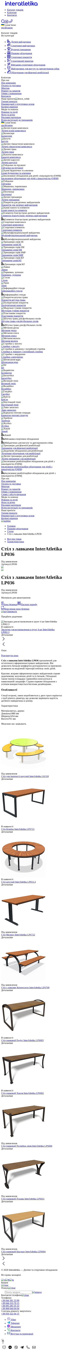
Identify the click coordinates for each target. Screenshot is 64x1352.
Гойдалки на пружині (12, 168)
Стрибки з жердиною (12, 357)
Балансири (6, 136)
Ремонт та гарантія (10, 91)
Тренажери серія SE (11, 244)
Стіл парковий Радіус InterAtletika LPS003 (22, 1040)
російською (7, 27)
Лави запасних (8, 410)
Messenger (15, 1326)
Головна (11, 526)
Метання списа (9, 335)
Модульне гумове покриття (15, 310)
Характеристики (15, 541)
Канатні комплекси (11, 157)
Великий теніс (8, 383)
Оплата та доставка (11, 85)
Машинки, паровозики (12, 189)
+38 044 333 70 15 (10, 1303)
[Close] (2, 1339)
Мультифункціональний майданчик (19, 235)
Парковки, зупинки (11, 275)
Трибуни (5, 420)
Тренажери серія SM (11, 250)
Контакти (12, 15)
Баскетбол (6, 378)
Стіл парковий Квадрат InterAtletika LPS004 (23, 1251)
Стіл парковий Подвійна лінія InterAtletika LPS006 (26, 1146)
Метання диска (9, 330)
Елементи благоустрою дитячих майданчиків (24, 215)
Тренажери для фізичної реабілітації (19, 448)
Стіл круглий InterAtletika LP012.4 (18, 882)
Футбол (5, 426)
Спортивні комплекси (12, 224)
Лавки (4, 269)
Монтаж (5, 88)
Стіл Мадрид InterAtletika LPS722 (18, 934)
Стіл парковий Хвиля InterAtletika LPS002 (22, 1093)
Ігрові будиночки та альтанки (16, 173)
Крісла (4, 399)
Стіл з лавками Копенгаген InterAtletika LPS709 (25, 987)
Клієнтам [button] (12, 12)
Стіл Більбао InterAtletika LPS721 (18, 829)
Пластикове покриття (12, 316)
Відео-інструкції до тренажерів (17, 120)
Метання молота (9, 341)
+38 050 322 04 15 (10, 1313)
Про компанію (8, 83)
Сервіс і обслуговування (13, 494)
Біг (2, 367)
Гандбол (5, 394)
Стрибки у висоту (10, 346)
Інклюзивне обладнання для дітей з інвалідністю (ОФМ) (29, 178)
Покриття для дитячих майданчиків (19, 205)
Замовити (12, 611)
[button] (6, 22)
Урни (4, 285)
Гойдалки (6, 183)
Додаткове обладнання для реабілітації (20, 453)
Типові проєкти (9, 101)
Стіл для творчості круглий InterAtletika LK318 (25, 776)
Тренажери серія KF (11, 260)
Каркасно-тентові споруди (14, 415)
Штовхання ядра (9, 362)
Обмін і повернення (11, 93)
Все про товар (14, 539)
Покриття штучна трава (13, 300)
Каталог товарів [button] (15, 10)
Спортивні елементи (11, 230)
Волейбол (6, 389)
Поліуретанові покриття (13, 305)
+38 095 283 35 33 (10, 1305)
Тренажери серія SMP (12, 255)
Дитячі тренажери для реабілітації (18, 458)
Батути (4, 141)
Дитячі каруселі (9, 162)
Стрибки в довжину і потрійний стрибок (22, 351)
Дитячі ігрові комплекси (13, 130)
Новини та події (9, 112)
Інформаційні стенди (11, 291)
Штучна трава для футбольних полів (19, 321)
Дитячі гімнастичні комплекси (16, 146)
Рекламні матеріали (11, 117)
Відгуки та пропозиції (21, 1334)
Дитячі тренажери (10, 199)
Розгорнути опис (9, 655)
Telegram (14, 1323)
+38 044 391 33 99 (10, 1300)
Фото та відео (8, 114)
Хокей (4, 431)
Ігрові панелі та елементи (14, 210)
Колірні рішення (9, 106)
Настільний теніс (10, 404)
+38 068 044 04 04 (10, 1308)
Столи (4, 280)
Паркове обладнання (17, 528)
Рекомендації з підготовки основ (17, 104)
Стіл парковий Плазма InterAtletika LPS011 (23, 1199)
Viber (13, 1319)
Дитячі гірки (7, 152)
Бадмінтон (6, 373)
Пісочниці (6, 194)
